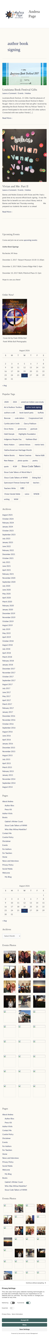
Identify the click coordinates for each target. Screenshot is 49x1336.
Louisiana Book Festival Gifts (19, 89)
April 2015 (6, 763)
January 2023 (7, 542)
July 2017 (6, 688)
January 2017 (7, 712)
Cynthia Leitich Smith (12, 424)
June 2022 (6, 546)
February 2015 (8, 771)
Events (20, 93)
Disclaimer (6, 841)
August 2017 (7, 684)
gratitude (34, 429)
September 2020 (8, 582)
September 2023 (8, 535)
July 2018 (6, 649)
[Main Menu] (44, 14)
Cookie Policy (7, 837)
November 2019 (8, 617)
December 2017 (8, 669)
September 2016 (8, 728)
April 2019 (6, 637)
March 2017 (7, 704)
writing (7, 499)
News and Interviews (10, 861)
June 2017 (6, 692)
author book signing (33, 407)
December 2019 (8, 613)
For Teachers (7, 853)
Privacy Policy (7, 865)
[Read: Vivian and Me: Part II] (24, 155)
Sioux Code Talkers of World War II (18, 472)
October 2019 (8, 621)
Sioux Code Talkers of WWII (16, 478)
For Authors (7, 849)
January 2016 (7, 744)
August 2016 (7, 732)
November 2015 (8, 751)
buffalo (41, 413)
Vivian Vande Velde (12, 494)
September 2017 (8, 680)
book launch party (26, 413)
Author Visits (7, 813)
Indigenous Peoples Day (13, 439)
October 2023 (8, 531)
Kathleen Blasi (31, 439)
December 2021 (8, 554)
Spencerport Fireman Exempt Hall (16, 483)
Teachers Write (10, 488)
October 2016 (8, 724)
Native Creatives (25, 455)
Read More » (7, 118)
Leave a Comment (9, 93)
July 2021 (6, 562)
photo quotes (23, 461)
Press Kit (8, 809)
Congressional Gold (36, 418)
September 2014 (8, 783)
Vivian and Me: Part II (15, 186)
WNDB (36, 494)
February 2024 (8, 523)
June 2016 (6, 736)
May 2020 (6, 594)
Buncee (7, 418)
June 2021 (6, 566)
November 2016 (8, 720)
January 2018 (7, 665)
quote (6, 466)
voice (27, 494)
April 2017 (6, 700)
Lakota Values (24, 445)
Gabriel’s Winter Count (14, 822)
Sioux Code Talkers (31, 466)
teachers (36, 483)
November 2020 (8, 578)
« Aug (4, 386)
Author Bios (9, 806)
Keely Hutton (9, 445)
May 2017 (6, 696)
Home (4, 857)
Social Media (7, 869)
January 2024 (7, 527)
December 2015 (8, 748)
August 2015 (7, 755)
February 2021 (8, 574)
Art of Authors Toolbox (13, 407)
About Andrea (7, 801)
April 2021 (6, 570)
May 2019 (6, 633)
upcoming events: (31, 240)
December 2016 (8, 716)
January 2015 (7, 775)
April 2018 (6, 653)
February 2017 (8, 708)
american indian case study (32, 402)
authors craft (9, 413)
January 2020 (7, 610)
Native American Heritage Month (18, 450)
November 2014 (8, 779)
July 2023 (6, 539)
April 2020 (6, 598)
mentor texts (39, 445)
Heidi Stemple (9, 434)
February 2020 (8, 606)
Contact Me (7, 833)
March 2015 (7, 767)
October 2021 (8, 558)
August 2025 (7, 515)
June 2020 (6, 590)
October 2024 (8, 519)
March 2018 (7, 657)
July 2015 (6, 759)
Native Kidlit (39, 455)
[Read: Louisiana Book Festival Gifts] (24, 74)
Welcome (6, 873)
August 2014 (7, 787)
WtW (16, 499)
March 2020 (7, 602)
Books (4, 817)
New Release (8, 461)
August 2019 (7, 625)
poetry (35, 461)
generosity (22, 429)
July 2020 (6, 586)
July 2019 (6, 629)
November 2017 (8, 673)
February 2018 (8, 661)
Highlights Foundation (27, 434)
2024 (15, 402)
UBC (22, 488)
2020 (6, 402)
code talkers (19, 418)
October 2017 (8, 677)
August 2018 (7, 645)
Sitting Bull (36, 478)
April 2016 (6, 740)
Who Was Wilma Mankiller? (16, 829)
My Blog (8, 877)
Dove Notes (9, 429)
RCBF (15, 466)
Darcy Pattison (30, 424)
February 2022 (8, 550)
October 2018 (8, 641)
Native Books (9, 455)
